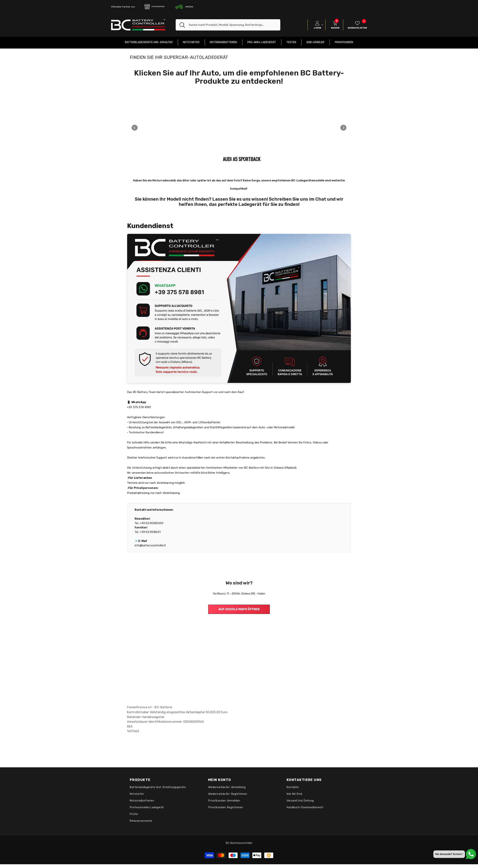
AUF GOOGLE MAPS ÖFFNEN (239, 609)
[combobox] (234, 24)
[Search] (228, 24)
